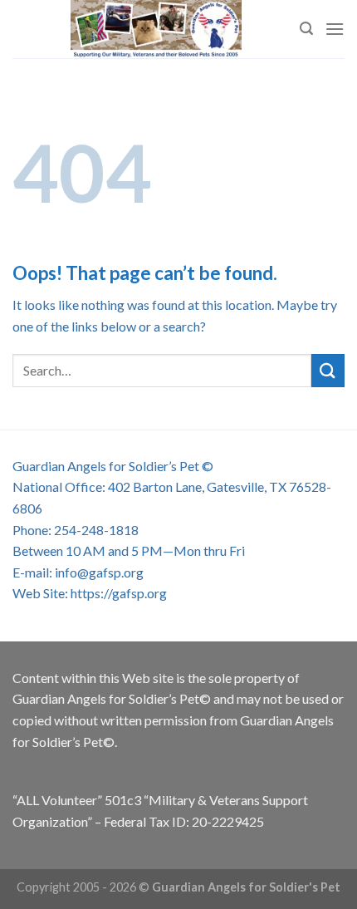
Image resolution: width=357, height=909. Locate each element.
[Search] (306, 28)
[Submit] (328, 370)
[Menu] (335, 28)
